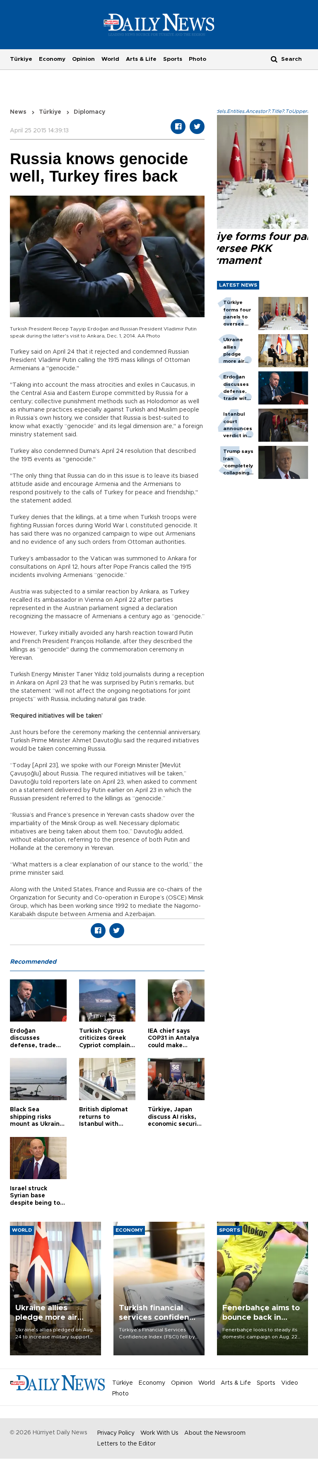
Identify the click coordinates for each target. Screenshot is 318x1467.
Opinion (83, 59)
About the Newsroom (215, 1433)
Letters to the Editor (126, 1444)
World (110, 59)
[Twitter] (197, 126)
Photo (197, 59)
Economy (52, 59)
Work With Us (159, 1433)
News (18, 112)
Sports (172, 59)
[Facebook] (178, 126)
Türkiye (21, 59)
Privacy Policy (116, 1433)
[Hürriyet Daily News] (159, 24)
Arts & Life (141, 59)
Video (289, 1383)
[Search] (274, 58)
